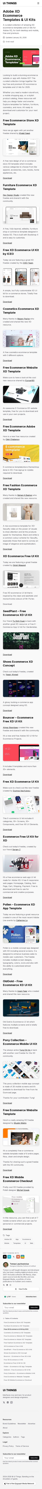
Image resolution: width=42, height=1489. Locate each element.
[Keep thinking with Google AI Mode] (22, 1257)
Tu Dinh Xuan (19, 621)
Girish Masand (19, 565)
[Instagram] (11, 1402)
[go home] (10, 1390)
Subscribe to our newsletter (14, 1303)
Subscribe (34, 1307)
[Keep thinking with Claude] (18, 1257)
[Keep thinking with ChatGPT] (5, 1257)
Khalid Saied (24, 133)
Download (7, 178)
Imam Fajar (22, 991)
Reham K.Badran (24, 495)
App (17, 1239)
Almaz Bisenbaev (10, 727)
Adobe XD (8, 1239)
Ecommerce (27, 1239)
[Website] (10, 1285)
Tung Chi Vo (25, 1050)
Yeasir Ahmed (12, 674)
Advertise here (31, 1296)
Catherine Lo (22, 920)
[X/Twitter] (4, 1402)
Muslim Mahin (20, 1123)
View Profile (23, 1289)
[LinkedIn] (7, 1285)
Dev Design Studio (11, 195)
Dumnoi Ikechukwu (21, 791)
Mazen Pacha (23, 319)
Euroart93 (29, 380)
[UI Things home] (10, 3)
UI (25, 1243)
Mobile (6, 1243)
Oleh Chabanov (12, 439)
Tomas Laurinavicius (19, 1264)
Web (31, 1243)
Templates (17, 1243)
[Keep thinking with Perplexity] (9, 1257)
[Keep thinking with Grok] (14, 1257)
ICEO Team (28, 263)
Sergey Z (16, 849)
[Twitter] (4, 1285)
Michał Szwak (23, 1190)
